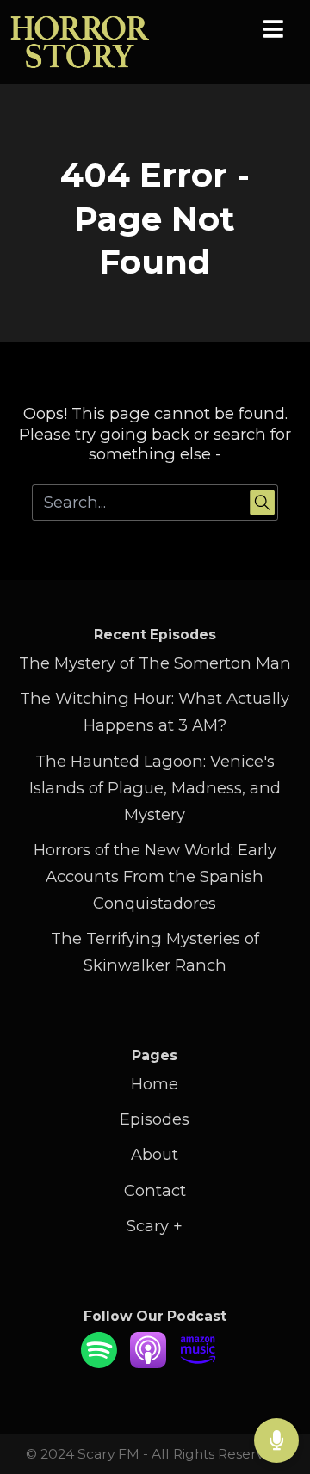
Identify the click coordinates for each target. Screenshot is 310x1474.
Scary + (155, 1226)
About (154, 1154)
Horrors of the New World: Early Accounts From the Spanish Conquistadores (155, 876)
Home (154, 1084)
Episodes (154, 1119)
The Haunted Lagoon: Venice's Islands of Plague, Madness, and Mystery (155, 787)
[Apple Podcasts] (148, 1362)
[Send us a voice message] (276, 1440)
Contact (155, 1190)
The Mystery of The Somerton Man (155, 663)
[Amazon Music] (198, 1362)
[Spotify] (99, 1362)
